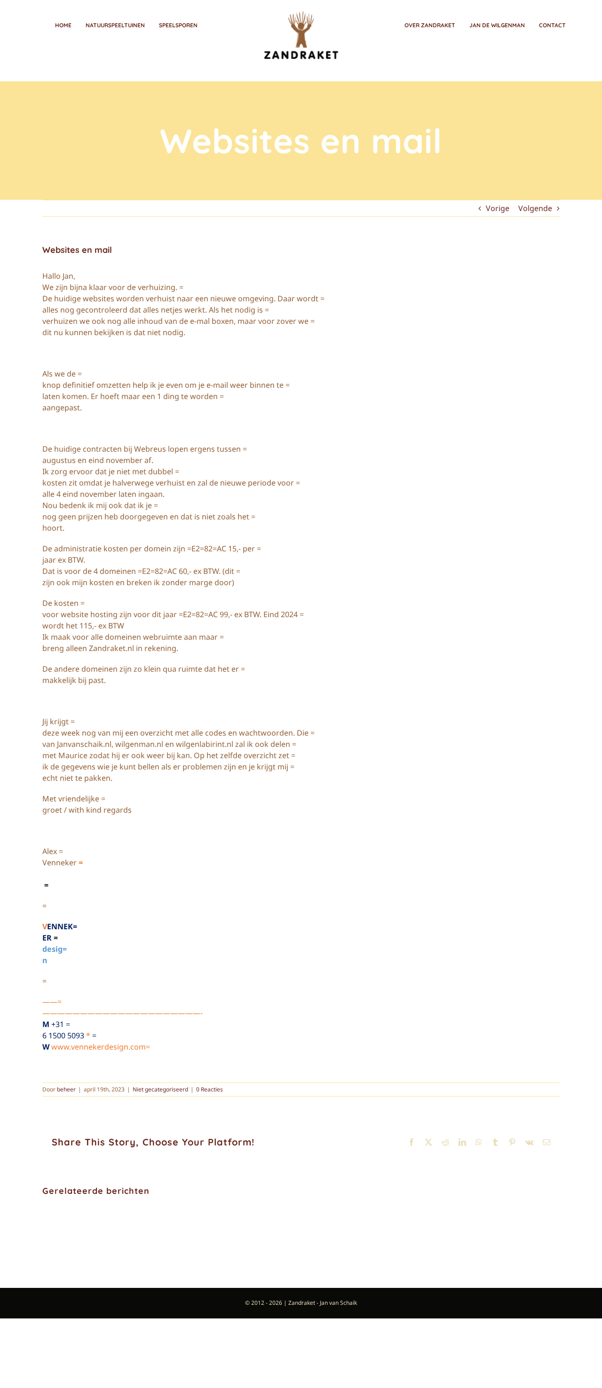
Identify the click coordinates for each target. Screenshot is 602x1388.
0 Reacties (209, 1089)
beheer (66, 1089)
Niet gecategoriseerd (160, 1089)
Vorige (497, 208)
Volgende (535, 208)
